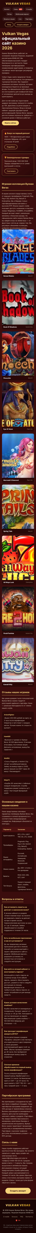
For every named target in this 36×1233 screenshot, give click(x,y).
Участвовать (11, 171)
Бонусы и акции (9, 19)
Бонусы (15, 1217)
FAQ (21, 1217)
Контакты (29, 1217)
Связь (18, 9)
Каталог (7, 9)
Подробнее (11, 147)
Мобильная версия (22, 14)
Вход (9, 24)
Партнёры (28, 19)
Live (20, 19)
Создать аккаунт (23, 24)
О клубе (29, 9)
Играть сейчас (10, 123)
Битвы (9, 14)
